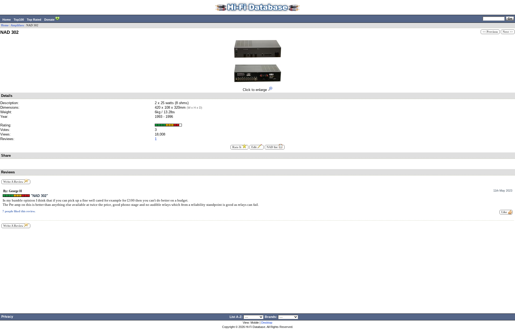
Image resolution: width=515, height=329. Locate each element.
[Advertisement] (257, 269)
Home (6, 19)
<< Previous (490, 31)
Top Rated (34, 19)
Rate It (237, 147)
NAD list (272, 147)
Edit (254, 147)
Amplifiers (17, 25)
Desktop (266, 322)
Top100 (19, 19)
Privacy (7, 317)
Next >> (508, 31)
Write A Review (13, 181)
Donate (49, 19)
